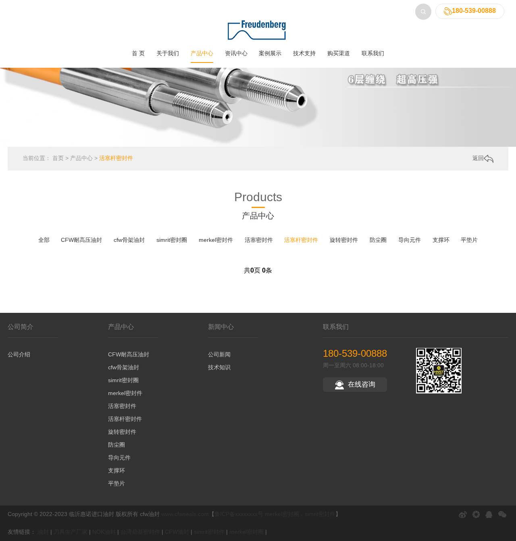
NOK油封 (104, 532)
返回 (478, 158)
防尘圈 (378, 240)
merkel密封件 (216, 240)
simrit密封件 (209, 532)
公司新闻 (219, 354)
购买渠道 (338, 53)
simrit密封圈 (171, 240)
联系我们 (373, 53)
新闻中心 (221, 326)
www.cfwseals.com (185, 514)
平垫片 (469, 240)
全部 (44, 240)
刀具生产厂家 (70, 532)
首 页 (138, 53)
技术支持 (304, 53)
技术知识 (219, 367)
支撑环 (441, 240)
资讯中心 (236, 53)
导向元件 (409, 240)
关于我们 (167, 53)
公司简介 (20, 326)
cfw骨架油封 (129, 240)
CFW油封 (177, 532)
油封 (43, 532)
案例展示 (270, 53)
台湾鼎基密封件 (140, 532)
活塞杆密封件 (116, 158)
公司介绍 (19, 354)
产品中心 (202, 53)
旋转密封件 (344, 240)
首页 (58, 158)
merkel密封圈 (246, 532)
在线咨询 (361, 384)
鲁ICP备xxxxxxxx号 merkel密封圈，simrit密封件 (274, 514)
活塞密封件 (259, 240)
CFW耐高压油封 (81, 240)
